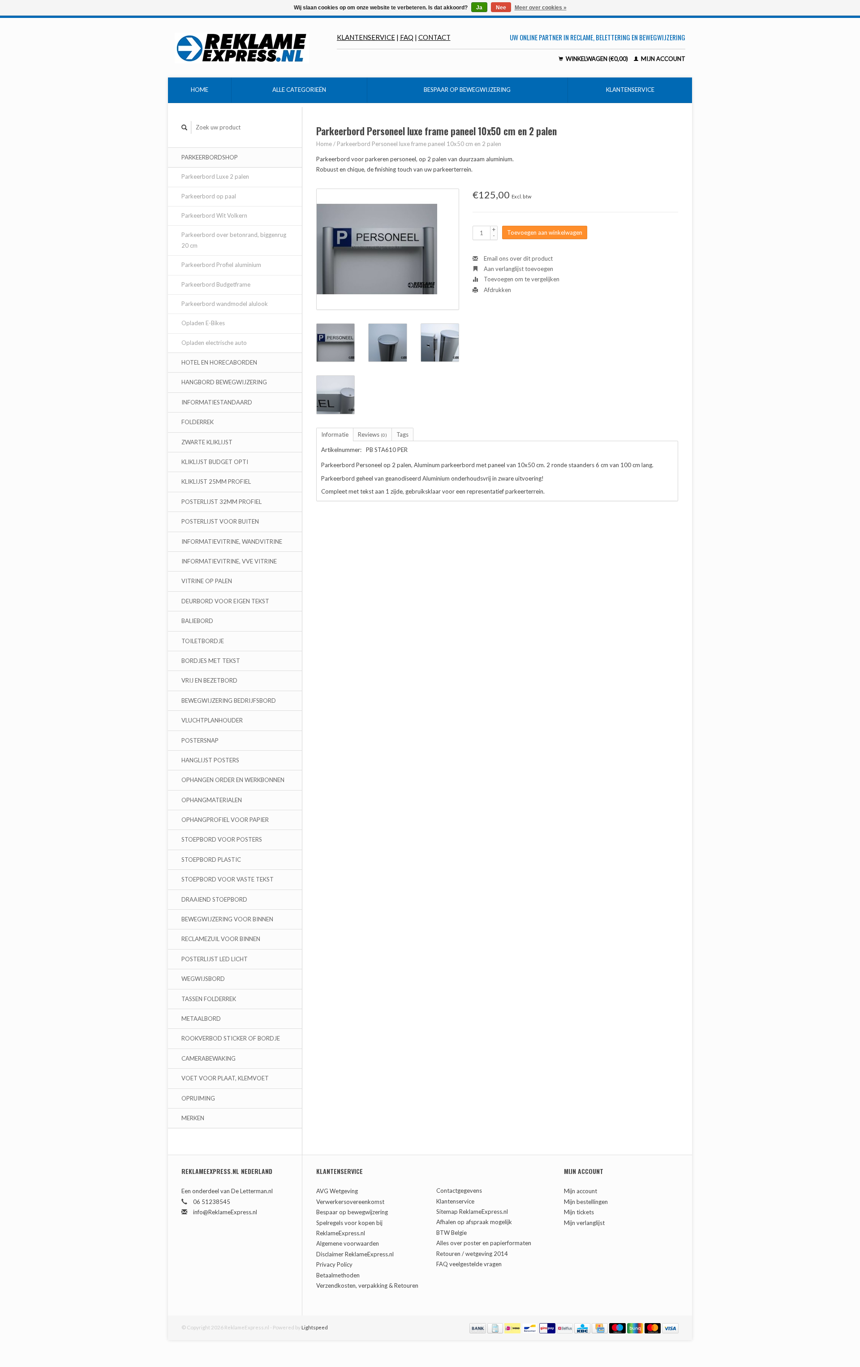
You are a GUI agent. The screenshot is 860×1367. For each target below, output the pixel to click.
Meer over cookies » (541, 7)
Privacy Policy (334, 1264)
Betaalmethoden (338, 1275)
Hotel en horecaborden (219, 362)
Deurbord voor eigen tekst (225, 601)
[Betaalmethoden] (478, 1327)
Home (199, 89)
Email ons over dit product (517, 258)
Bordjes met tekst (210, 660)
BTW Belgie (451, 1232)
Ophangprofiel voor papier (225, 819)
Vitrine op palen (206, 581)
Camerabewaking (208, 1058)
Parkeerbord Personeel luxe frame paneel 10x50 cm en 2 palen (419, 143)
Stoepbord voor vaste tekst (227, 879)
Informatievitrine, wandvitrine (231, 541)
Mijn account (662, 58)
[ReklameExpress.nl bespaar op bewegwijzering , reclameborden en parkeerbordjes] (256, 48)
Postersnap (200, 740)
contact (434, 37)
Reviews (372, 434)
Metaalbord (201, 1018)
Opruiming (198, 1098)
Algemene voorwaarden (347, 1243)
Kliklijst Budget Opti (214, 461)
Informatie (334, 434)
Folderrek (197, 422)
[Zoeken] (184, 127)
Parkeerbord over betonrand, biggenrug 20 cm (233, 240)
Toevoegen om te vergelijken (520, 279)
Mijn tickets (579, 1212)
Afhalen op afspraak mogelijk (474, 1221)
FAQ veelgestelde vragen (469, 1264)
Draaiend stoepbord (214, 899)
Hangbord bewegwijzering (224, 382)
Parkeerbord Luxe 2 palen (215, 176)
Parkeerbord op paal (208, 196)
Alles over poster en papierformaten (483, 1243)
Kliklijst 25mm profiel (216, 481)
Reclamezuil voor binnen (220, 938)
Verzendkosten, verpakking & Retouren (367, 1285)
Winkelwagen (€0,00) (596, 58)
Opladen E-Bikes (203, 323)
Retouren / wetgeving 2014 (472, 1253)
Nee (501, 7)
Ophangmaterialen (211, 800)
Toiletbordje (202, 641)
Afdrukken (496, 289)
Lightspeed (314, 1327)
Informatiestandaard (216, 402)
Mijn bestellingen (586, 1201)
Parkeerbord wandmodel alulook (224, 303)
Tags (402, 434)
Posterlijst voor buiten (220, 521)
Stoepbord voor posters (221, 839)
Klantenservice (366, 37)
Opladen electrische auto (214, 342)
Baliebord (197, 620)
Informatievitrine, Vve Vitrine (229, 561)
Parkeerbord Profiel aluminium (221, 264)
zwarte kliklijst (206, 442)
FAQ (406, 37)
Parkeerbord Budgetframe (215, 284)
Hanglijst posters (210, 760)
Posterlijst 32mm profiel (221, 501)
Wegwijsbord (203, 978)
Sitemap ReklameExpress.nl (472, 1211)
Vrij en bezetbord (209, 680)
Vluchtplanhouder (212, 720)
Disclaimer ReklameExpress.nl (355, 1254)
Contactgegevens (459, 1190)
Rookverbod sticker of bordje (230, 1038)
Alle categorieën (299, 89)
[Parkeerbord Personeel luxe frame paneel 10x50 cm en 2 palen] (388, 249)
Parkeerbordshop (209, 157)
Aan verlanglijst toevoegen (517, 268)
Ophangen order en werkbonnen (232, 779)
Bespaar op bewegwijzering (467, 89)
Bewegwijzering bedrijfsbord (228, 700)
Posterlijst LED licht (214, 959)
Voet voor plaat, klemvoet (225, 1078)
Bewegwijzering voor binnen (227, 919)
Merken (192, 1118)
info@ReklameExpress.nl (225, 1212)
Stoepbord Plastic (211, 859)
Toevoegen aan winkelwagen (544, 232)
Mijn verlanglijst (584, 1222)
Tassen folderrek (208, 998)
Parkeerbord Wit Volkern (214, 215)
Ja (479, 7)
